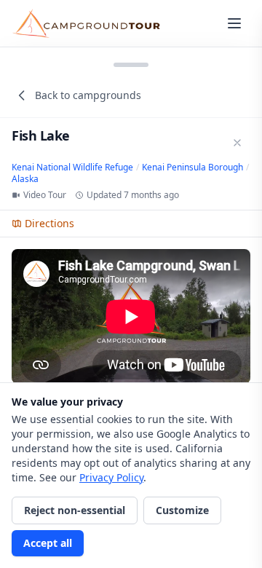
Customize (182, 510)
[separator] (131, 63)
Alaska (25, 179)
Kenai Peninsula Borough (192, 167)
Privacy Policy (111, 477)
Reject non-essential (74, 510)
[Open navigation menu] (234, 23)
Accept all (47, 543)
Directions (49, 223)
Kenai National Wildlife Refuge (72, 167)
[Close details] (237, 143)
